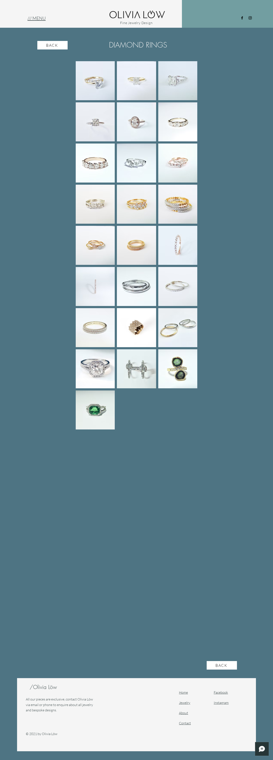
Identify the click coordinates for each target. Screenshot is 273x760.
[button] (37, 18)
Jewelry (184, 703)
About (183, 713)
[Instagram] (250, 18)
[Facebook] (242, 18)
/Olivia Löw (44, 687)
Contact (185, 723)
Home (183, 692)
